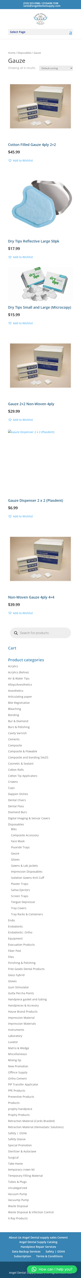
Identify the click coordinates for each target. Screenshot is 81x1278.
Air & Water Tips (18, 678)
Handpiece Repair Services (38, 1247)
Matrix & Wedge (18, 1048)
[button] (20, 160)
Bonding (13, 715)
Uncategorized (17, 1188)
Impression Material (21, 1018)
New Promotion (18, 1066)
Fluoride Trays (20, 847)
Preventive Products (21, 1097)
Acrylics (13, 666)
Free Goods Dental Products (26, 969)
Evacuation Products (21, 944)
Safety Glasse (17, 1139)
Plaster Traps (19, 884)
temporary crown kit (21, 1169)
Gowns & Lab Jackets (24, 865)
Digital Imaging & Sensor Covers (29, 818)
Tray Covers (18, 908)
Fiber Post (14, 951)
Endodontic (15, 926)
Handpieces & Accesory (23, 1005)
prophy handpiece (20, 1109)
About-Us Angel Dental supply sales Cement (38, 1237)
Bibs (14, 829)
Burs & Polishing (19, 727)
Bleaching (14, 709)
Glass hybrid (16, 975)
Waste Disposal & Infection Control (31, 1212)
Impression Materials (22, 1023)
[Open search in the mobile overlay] (40, 633)
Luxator (13, 1042)
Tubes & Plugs (17, 1182)
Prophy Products (19, 1115)
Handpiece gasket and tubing (27, 999)
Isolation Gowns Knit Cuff (27, 878)
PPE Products (16, 1090)
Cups (11, 788)
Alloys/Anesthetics (20, 684)
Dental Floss (16, 806)
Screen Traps (19, 896)
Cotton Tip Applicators (22, 776)
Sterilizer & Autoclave (22, 1151)
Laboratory (15, 1036)
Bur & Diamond (18, 721)
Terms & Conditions (49, 1256)
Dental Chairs (17, 800)
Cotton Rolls (16, 769)
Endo (11, 920)
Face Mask (18, 841)
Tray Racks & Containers (27, 914)
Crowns (13, 782)
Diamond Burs (17, 812)
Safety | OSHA (17, 1133)
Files (11, 957)
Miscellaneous (17, 1054)
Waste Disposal (18, 1206)
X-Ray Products (18, 1218)
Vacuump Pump (18, 1200)
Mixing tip (14, 1060)
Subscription (22, 1256)
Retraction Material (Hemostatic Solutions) (36, 1127)
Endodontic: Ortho (20, 932)
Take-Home (15, 1163)
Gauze (15, 853)
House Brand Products (23, 1011)
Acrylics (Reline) (18, 672)
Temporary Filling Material (25, 1175)
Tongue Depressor (23, 902)
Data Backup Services (26, 1251)
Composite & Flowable (22, 751)
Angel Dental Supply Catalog (38, 1242)
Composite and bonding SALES (28, 757)
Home (11, 53)
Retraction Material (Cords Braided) (31, 1121)
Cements (14, 739)
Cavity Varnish (17, 733)
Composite (15, 745)
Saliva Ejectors (20, 890)
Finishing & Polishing (22, 963)
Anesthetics (15, 691)
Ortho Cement (17, 1078)
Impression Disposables (26, 871)
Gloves (15, 859)
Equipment (15, 938)
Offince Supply (17, 1072)
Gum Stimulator (18, 987)
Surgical (13, 1157)
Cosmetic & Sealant (20, 763)
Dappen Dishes (18, 794)
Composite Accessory (25, 835)
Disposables (24, 53)
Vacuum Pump (17, 1194)
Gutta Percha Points (21, 993)
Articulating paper (20, 696)
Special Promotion (20, 1145)
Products (14, 1103)
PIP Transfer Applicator (23, 1084)
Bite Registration (19, 703)
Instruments (16, 1030)
